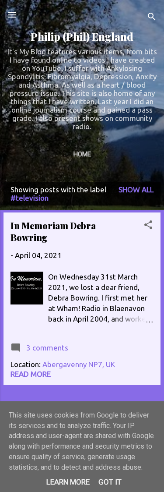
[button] (148, 226)
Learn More (68, 482)
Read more (30, 374)
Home (82, 154)
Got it (110, 482)
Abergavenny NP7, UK (78, 364)
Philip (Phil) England (82, 36)
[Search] (152, 17)
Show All (136, 189)
